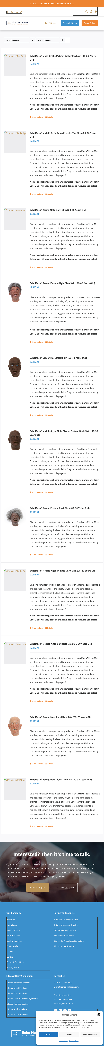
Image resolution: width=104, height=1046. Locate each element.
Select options (37, 117)
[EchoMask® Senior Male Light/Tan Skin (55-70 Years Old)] (15, 726)
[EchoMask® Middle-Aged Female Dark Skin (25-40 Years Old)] (15, 580)
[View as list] (67, 40)
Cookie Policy (63, 1041)
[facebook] (8, 12)
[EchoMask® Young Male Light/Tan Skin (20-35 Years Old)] (15, 789)
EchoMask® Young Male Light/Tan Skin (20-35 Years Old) (61, 779)
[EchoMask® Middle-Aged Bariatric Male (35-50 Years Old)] (15, 653)
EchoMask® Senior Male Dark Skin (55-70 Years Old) (58, 358)
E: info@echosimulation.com (66, 987)
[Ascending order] (32, 40)
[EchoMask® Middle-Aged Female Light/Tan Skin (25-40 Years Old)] (15, 142)
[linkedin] (17, 12)
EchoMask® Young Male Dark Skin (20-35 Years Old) (58, 210)
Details (50, 117)
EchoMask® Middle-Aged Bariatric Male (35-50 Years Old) (61, 644)
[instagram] (12, 12)
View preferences (90, 1034)
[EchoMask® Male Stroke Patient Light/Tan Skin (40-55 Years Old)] (15, 65)
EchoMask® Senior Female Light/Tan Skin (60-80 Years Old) (62, 283)
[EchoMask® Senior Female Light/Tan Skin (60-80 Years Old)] (15, 292)
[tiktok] (21, 12)
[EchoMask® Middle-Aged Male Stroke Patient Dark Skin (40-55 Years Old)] (15, 440)
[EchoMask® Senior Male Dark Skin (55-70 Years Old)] (15, 367)
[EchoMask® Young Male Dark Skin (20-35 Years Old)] (15, 219)
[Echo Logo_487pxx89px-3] (17, 22)
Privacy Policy (74, 1041)
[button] (99, 1014)
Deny (69, 1034)
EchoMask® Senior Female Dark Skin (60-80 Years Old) (60, 508)
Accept (48, 1034)
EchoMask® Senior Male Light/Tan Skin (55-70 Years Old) (61, 717)
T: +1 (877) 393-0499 (63, 982)
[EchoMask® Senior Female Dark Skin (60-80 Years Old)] (15, 517)
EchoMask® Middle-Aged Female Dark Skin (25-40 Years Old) (63, 571)
